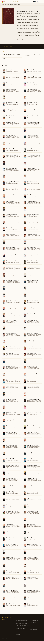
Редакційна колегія (8, 46)
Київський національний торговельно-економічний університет (20, 633)
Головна (3, 4)
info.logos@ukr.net (33, 622)
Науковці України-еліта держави (21, 623)
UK (35, 1)
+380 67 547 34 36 (33, 625)
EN (38, 1)
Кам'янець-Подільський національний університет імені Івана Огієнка (21, 620)
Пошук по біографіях (33, 629)
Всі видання (7, 4)
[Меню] (41, 2)
